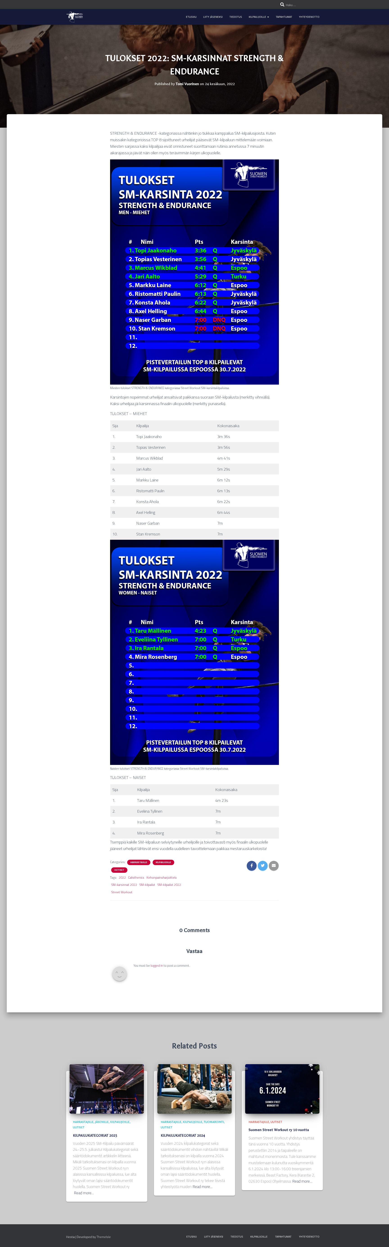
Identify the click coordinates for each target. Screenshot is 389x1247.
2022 (122, 877)
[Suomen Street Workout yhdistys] (74, 17)
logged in (157, 965)
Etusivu (191, 16)
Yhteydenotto (309, 16)
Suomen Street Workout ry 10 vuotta (279, 1130)
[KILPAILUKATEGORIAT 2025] (107, 1089)
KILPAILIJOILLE (258, 16)
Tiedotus (235, 16)
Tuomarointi (214, 1122)
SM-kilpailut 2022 (169, 885)
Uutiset (119, 870)
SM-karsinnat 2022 (124, 885)
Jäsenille (102, 1122)
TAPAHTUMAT (284, 16)
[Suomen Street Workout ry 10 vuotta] (282, 1089)
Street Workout (121, 892)
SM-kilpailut (147, 885)
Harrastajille (138, 862)
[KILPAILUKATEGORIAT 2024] (194, 1089)
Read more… (84, 1193)
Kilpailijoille (163, 862)
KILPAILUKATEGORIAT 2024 (183, 1135)
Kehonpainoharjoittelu (162, 877)
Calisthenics (136, 877)
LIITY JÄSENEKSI (213, 16)
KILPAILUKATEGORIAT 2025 (95, 1135)
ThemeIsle (104, 1237)
